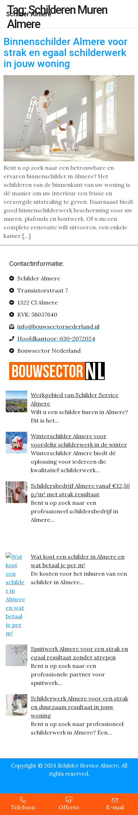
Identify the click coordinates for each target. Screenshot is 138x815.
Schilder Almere (28, 14)
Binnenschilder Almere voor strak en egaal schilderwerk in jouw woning (65, 52)
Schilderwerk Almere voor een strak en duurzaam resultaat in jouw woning (79, 707)
